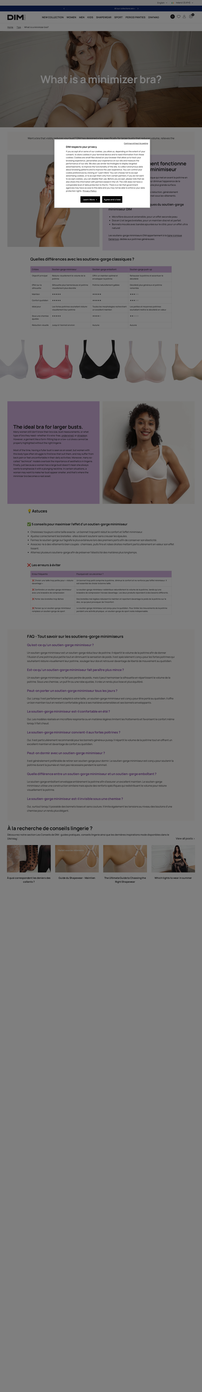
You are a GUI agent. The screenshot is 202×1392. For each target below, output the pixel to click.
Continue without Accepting (136, 143)
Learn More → (90, 199)
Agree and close (112, 199)
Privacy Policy (90, 190)
